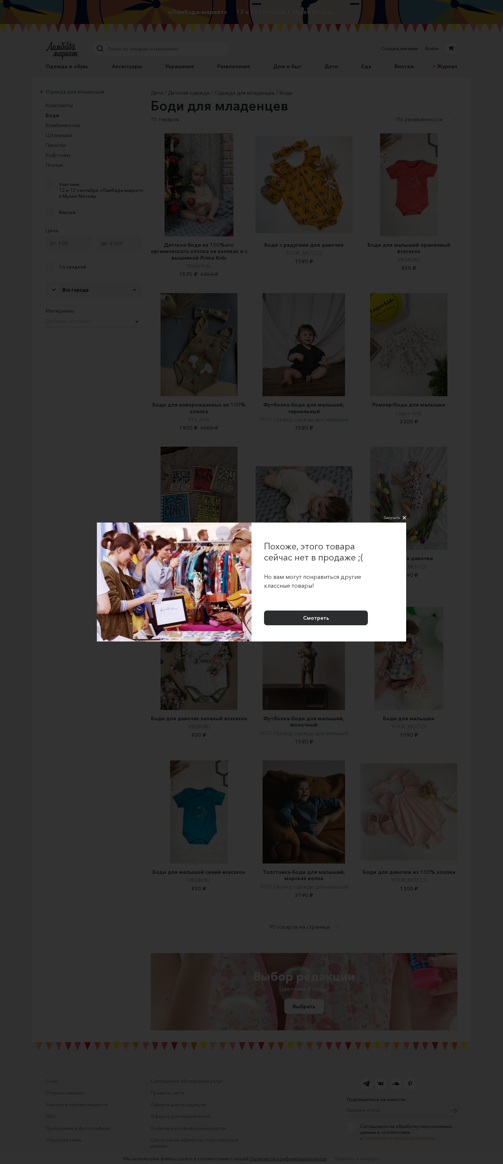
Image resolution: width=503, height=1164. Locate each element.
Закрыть (392, 517)
